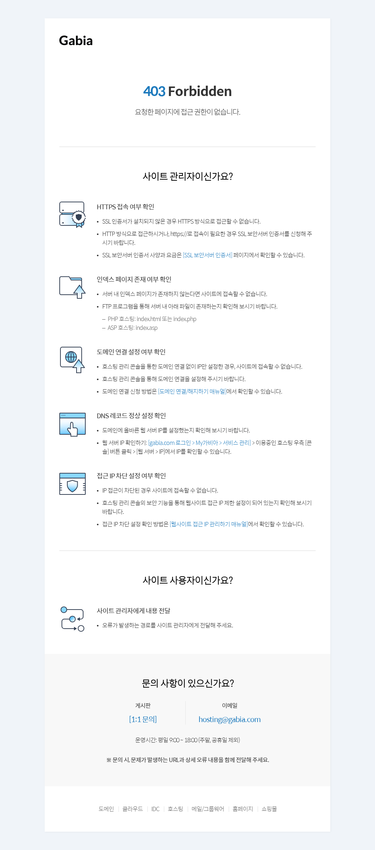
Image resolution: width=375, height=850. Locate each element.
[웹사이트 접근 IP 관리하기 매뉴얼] (209, 524)
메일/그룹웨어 (208, 808)
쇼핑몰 (269, 808)
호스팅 (175, 808)
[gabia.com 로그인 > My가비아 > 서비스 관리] (199, 442)
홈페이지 (243, 808)
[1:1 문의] (143, 719)
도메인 (106, 808)
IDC (155, 808)
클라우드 (132, 808)
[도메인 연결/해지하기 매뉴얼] (192, 391)
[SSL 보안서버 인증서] (207, 255)
